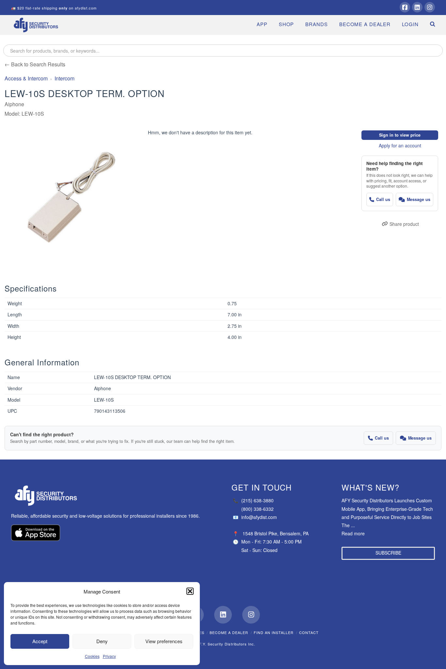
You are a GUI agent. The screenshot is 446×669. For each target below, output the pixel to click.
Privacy (109, 656)
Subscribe (388, 552)
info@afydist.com (255, 517)
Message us (418, 199)
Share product (404, 224)
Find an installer (274, 632)
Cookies (92, 656)
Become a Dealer (229, 632)
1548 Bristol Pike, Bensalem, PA (276, 533)
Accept (39, 641)
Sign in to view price (400, 135)
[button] (190, 591)
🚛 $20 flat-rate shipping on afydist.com (54, 7)
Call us (383, 199)
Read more (353, 533)
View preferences (164, 641)
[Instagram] (429, 7)
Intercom (64, 78)
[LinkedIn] (417, 7)
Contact (309, 632)
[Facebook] (405, 7)
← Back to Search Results (35, 64)
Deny (102, 641)
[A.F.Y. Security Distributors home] (109, 496)
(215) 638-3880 (253, 500)
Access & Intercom (26, 78)
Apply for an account (400, 145)
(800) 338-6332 (257, 509)
